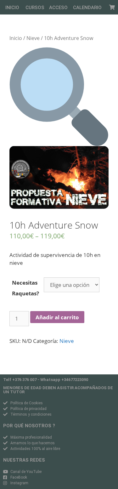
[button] (12, 7)
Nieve (33, 38)
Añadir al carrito (57, 317)
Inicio (15, 38)
